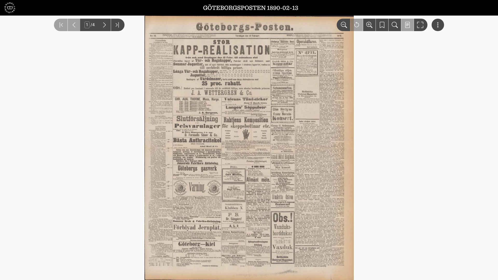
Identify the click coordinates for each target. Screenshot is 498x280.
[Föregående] (74, 25)
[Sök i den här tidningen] (395, 25)
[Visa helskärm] (420, 25)
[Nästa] (104, 25)
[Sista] (118, 25)
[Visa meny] (438, 25)
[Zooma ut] (343, 25)
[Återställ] (356, 25)
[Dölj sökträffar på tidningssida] (407, 25)
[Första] (60, 25)
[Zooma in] (369, 25)
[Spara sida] (382, 25)
